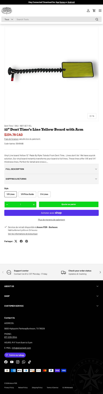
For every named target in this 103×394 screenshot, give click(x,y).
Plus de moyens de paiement (51, 219)
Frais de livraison (11, 139)
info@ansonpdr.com (21, 347)
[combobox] (51, 19)
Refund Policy (23, 387)
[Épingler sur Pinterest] (26, 241)
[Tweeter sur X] (16, 241)
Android (71, 2)
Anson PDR (13, 383)
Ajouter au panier (68, 204)
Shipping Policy (37, 387)
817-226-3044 (10, 337)
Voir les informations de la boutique (23, 234)
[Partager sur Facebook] (21, 241)
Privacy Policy (9, 387)
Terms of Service (52, 387)
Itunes (62, 2)
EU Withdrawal (67, 387)
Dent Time (8, 126)
